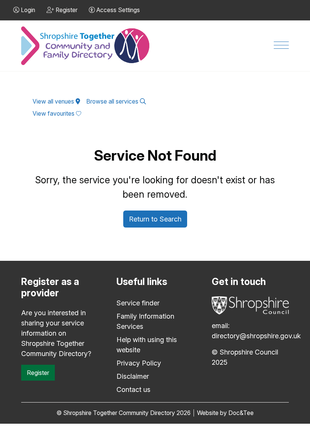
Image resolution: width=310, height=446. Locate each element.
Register (38, 372)
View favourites (54, 113)
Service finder (138, 303)
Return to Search (155, 219)
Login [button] (27, 10)
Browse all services (113, 101)
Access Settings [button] (117, 10)
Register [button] (66, 10)
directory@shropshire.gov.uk (256, 336)
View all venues (54, 101)
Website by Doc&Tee (225, 413)
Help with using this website (146, 345)
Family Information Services (145, 321)
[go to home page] (85, 45)
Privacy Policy (138, 363)
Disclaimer (132, 376)
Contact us (133, 389)
